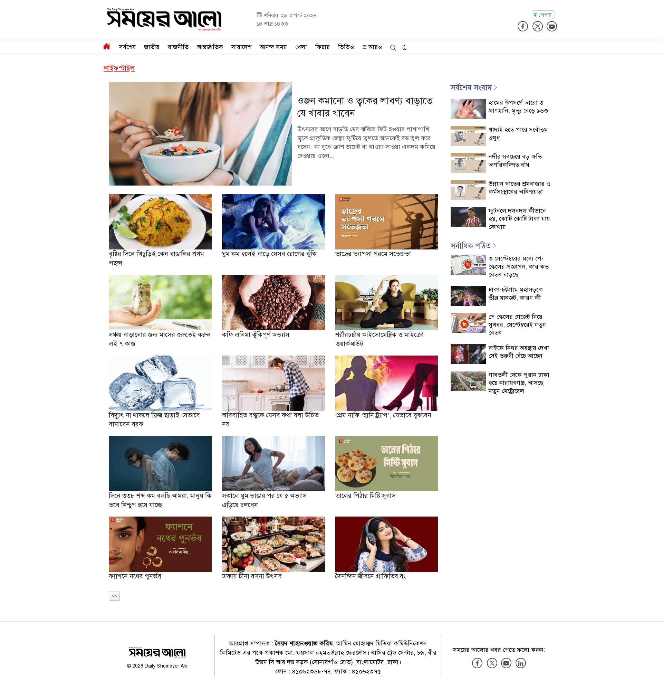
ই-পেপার (543, 15)
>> (114, 596)
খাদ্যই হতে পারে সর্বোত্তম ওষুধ (518, 133)
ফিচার (322, 47)
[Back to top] (652, 675)
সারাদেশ (241, 47)
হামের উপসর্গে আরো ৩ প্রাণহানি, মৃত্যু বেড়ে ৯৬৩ (518, 106)
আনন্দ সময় (273, 47)
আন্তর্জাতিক (210, 47)
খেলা (301, 47)
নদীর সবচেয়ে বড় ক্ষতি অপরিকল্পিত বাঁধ (515, 160)
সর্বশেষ (127, 47)
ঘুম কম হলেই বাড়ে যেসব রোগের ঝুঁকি (269, 254)
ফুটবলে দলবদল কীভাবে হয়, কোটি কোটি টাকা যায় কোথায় (519, 219)
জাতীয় (152, 47)
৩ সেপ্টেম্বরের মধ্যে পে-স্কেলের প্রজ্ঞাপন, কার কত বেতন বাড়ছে (519, 266)
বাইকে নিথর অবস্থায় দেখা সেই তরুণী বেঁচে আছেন (519, 352)
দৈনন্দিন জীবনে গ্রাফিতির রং (370, 576)
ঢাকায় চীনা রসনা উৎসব (252, 576)
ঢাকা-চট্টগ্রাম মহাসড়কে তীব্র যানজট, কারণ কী (516, 293)
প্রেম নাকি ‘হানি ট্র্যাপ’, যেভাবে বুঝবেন (383, 415)
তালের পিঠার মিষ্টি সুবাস (365, 496)
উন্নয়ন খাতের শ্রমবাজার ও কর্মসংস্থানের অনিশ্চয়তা (519, 188)
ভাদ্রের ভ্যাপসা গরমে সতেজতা (373, 254)
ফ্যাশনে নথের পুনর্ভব (135, 576)
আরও (374, 47)
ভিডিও (346, 47)
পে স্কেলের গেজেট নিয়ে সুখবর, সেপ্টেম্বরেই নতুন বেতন (517, 325)
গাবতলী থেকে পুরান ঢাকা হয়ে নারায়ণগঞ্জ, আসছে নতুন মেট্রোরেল (519, 383)
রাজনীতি (178, 47)
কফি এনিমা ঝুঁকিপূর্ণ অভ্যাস (255, 335)
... (332, 156)
